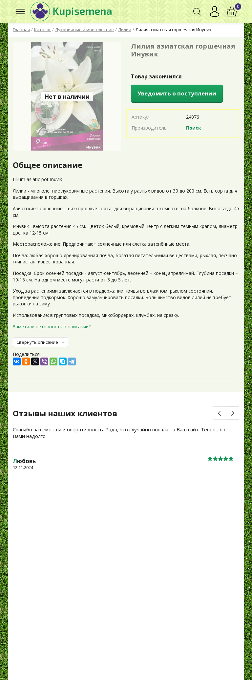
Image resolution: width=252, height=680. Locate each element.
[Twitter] (35, 361)
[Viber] (44, 361)
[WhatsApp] (53, 361)
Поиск (193, 128)
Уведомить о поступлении (176, 93)
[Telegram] (72, 361)
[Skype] (63, 361)
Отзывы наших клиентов (65, 413)
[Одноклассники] (26, 361)
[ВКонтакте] (17, 361)
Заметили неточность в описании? (52, 326)
